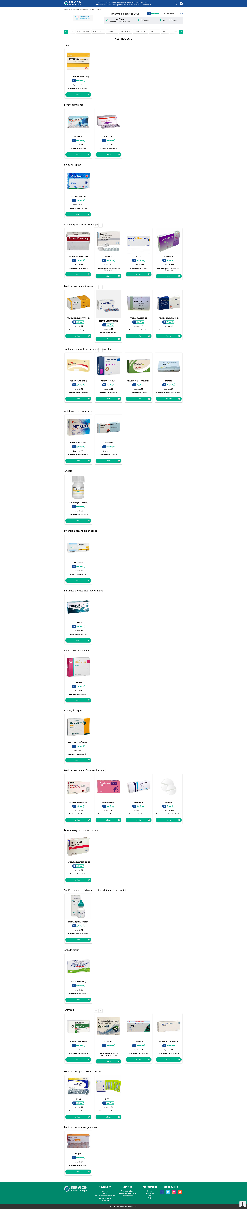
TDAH (71, 31)
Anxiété (165, 31)
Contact (149, 1191)
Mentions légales (105, 1198)
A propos (105, 1191)
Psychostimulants (83, 31)
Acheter (78, 95)
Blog (149, 1196)
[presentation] (96, 225)
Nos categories (127, 1196)
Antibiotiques (112, 31)
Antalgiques (154, 31)
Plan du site (105, 1200)
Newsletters (149, 1193)
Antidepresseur (125, 31)
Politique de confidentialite (105, 1196)
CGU (105, 1193)
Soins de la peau (98, 31)
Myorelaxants (175, 31)
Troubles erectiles (140, 31)
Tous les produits (127, 1191)
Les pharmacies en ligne (127, 1193)
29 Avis (180, 14)
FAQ (149, 1198)
